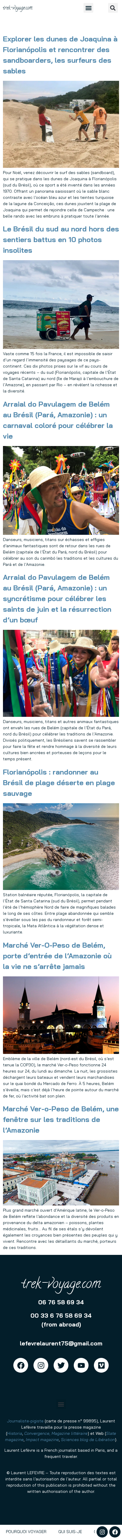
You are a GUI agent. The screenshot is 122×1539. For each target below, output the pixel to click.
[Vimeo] (101, 1365)
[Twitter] (61, 1365)
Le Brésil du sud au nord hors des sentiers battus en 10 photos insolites (61, 239)
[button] (88, 8)
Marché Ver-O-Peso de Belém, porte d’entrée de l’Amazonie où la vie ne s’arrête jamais (57, 956)
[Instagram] (102, 1532)
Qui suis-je (70, 1531)
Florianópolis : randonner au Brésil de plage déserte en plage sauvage (59, 782)
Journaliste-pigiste (25, 1421)
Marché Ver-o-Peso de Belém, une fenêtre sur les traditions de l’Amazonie (61, 1119)
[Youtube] (81, 1365)
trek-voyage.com (17, 8)
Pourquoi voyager (26, 1531)
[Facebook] (115, 1532)
